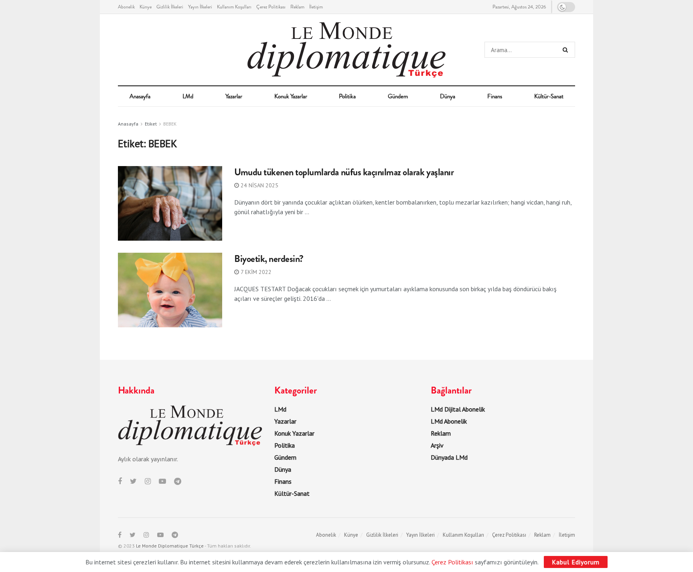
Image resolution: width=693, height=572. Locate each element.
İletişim (316, 6)
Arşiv (437, 445)
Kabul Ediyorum (576, 562)
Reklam (297, 6)
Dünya (447, 96)
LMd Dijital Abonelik (458, 409)
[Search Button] (567, 50)
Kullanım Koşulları (234, 6)
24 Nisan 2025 (258, 185)
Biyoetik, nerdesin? (269, 259)
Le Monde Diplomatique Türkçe (170, 546)
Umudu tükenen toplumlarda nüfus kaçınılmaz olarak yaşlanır (344, 172)
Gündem (398, 96)
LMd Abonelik (449, 421)
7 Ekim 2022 (255, 272)
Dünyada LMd (449, 457)
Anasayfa (140, 96)
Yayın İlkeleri (200, 6)
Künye (146, 6)
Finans (494, 96)
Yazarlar (233, 96)
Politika (347, 96)
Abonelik (126, 6)
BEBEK (169, 124)
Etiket (151, 124)
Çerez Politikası (271, 6)
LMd (187, 96)
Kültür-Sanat (548, 96)
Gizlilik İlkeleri (169, 6)
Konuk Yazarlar (290, 96)
